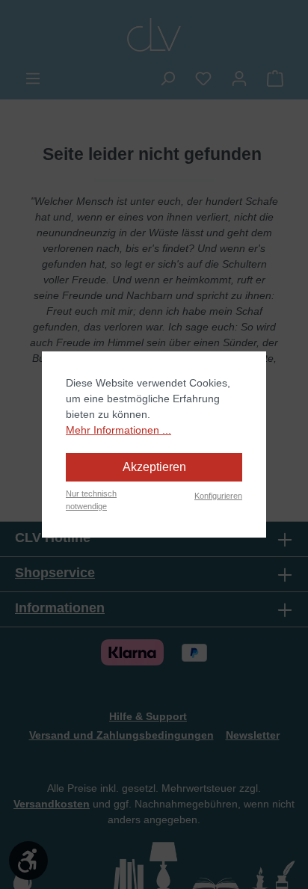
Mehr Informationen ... (118, 430)
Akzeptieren (154, 467)
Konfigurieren (218, 495)
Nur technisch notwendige (91, 500)
